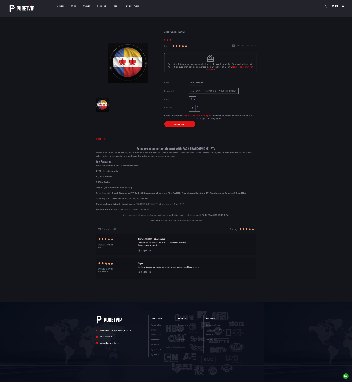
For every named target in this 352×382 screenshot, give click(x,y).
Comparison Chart (186, 325)
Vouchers (155, 345)
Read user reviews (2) (245, 46)
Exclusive (182, 340)
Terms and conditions (215, 330)
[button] (335, 6)
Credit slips (156, 335)
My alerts (155, 355)
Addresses (155, 340)
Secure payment (213, 340)
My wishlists (156, 350)
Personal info (157, 325)
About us (210, 335)
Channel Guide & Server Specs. (197, 115)
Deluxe (181, 330)
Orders (154, 330)
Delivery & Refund (214, 325)
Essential (182, 335)
